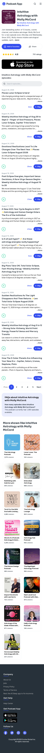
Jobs (5, 683)
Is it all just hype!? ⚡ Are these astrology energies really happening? (20, 240)
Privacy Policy (8, 686)
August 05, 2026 (8, 322)
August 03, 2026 (8, 355)
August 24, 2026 (8, 143)
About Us (7, 680)
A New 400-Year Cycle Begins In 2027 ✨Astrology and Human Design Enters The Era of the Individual (21, 212)
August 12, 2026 (8, 263)
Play (39, 107)
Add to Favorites (13, 46)
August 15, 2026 (8, 236)
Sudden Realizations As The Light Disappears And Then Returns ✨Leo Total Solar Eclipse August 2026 (20, 298)
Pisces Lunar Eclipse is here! (16, 93)
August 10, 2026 (8, 292)
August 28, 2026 (8, 90)
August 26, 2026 (8, 114)
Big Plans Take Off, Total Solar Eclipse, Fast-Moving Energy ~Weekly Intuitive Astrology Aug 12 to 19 (21, 269)
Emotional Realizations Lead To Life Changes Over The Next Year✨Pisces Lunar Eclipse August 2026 (20, 149)
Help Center (8, 703)
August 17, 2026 (7, 206)
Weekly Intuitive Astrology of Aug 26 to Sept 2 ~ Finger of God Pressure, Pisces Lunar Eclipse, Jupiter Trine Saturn (21, 120)
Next (39, 387)
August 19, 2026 (8, 173)
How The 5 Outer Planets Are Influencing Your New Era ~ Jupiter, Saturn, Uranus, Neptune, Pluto (22, 361)
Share (34, 46)
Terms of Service (10, 690)
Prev (6, 387)
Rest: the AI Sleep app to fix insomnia (18, 693)
